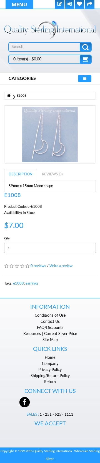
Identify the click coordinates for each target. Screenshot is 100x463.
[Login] (69, 4)
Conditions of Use (50, 316)
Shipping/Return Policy (50, 376)
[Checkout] (89, 4)
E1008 (21, 95)
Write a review (60, 266)
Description (20, 174)
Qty (7, 238)
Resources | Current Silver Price (50, 334)
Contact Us (50, 322)
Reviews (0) (52, 174)
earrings (32, 283)
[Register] (59, 4)
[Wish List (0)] (79, 4)
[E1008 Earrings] (50, 134)
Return (50, 382)
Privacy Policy (50, 370)
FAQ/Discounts (50, 328)
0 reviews (38, 266)
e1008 (18, 283)
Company (50, 364)
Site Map (50, 340)
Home (50, 358)
